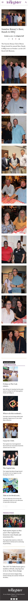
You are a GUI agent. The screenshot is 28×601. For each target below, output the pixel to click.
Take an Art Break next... (11, 495)
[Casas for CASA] (10, 430)
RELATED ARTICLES (9, 362)
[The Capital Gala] (10, 458)
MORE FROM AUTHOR (10, 364)
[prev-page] (4, 506)
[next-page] (6, 506)
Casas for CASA (8, 441)
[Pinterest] (15, 39)
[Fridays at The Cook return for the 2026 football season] (10, 374)
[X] (12, 39)
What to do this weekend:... (12, 413)
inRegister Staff (20, 36)
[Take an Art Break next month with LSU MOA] (10, 485)
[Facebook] (8, 39)
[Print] (19, 39)
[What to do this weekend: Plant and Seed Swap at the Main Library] (10, 403)
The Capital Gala (9, 468)
